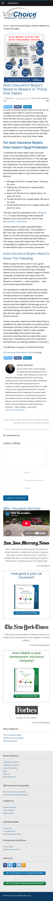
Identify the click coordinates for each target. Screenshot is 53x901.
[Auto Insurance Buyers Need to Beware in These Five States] (24, 81)
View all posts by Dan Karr (16, 410)
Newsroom (7, 828)
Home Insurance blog (13, 738)
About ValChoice (9, 777)
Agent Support (8, 813)
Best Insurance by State (12, 834)
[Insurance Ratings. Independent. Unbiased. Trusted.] (27, 13)
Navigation (13, 3)
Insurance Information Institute (20, 352)
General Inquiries (9, 807)
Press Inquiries (8, 810)
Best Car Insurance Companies (14, 792)
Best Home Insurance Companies (15, 795)
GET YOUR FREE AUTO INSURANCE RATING (24, 873)
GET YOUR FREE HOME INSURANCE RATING (24, 883)
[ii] (28, 301)
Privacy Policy (8, 846)
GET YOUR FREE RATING (26, 613)
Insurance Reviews (10, 768)
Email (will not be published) (34, 480)
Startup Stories (10, 740)
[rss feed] (24, 865)
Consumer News (9, 831)
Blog (4, 771)
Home (6, 25)
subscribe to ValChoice (16, 221)
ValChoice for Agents (11, 762)
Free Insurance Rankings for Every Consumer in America (26, 420)
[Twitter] (10, 865)
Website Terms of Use (11, 849)
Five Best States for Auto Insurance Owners (31, 423)
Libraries (6, 774)
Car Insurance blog (12, 735)
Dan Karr (9, 98)
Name (27, 473)
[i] (45, 238)
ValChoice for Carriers (11, 765)
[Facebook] (5, 865)
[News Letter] (19, 865)
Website (27, 488)
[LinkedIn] (14, 865)
